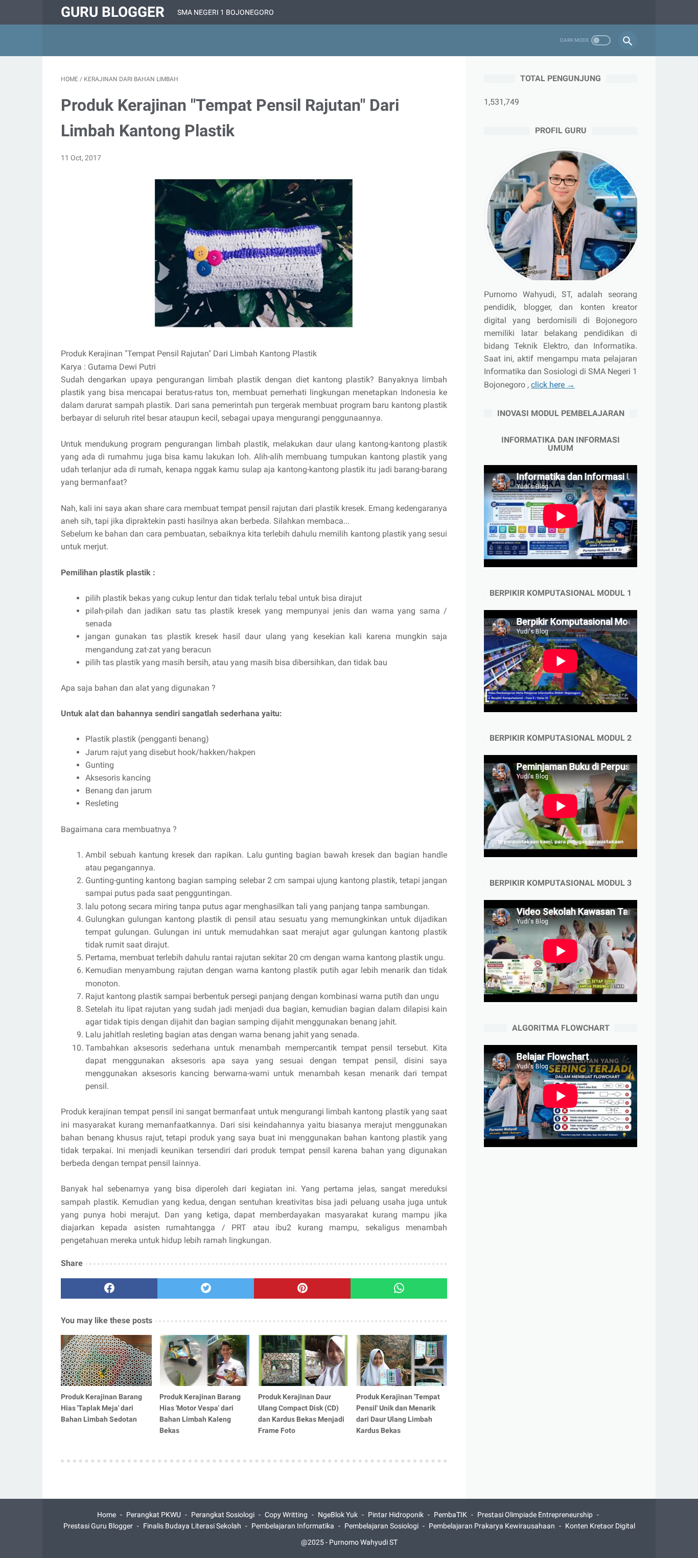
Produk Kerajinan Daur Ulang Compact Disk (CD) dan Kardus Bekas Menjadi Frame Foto (301, 1413)
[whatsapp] (399, 1288)
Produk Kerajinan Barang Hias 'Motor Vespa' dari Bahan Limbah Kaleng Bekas (200, 1413)
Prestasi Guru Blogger (98, 1526)
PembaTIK (450, 1515)
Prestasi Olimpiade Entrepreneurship (535, 1515)
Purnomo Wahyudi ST (363, 1542)
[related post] (106, 1360)
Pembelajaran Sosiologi (381, 1526)
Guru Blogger (113, 12)
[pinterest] (302, 1288)
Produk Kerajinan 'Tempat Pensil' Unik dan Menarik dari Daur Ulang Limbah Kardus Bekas (398, 1413)
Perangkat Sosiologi (222, 1515)
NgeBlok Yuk (338, 1515)
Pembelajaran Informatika (292, 1526)
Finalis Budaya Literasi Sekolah (192, 1526)
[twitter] (205, 1288)
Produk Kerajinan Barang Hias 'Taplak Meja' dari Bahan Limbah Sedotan (101, 1408)
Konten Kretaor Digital (600, 1526)
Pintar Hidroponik (396, 1515)
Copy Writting (286, 1515)
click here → (553, 385)
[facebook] (109, 1288)
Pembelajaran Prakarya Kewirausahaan (492, 1526)
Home (106, 1515)
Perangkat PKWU (153, 1515)
